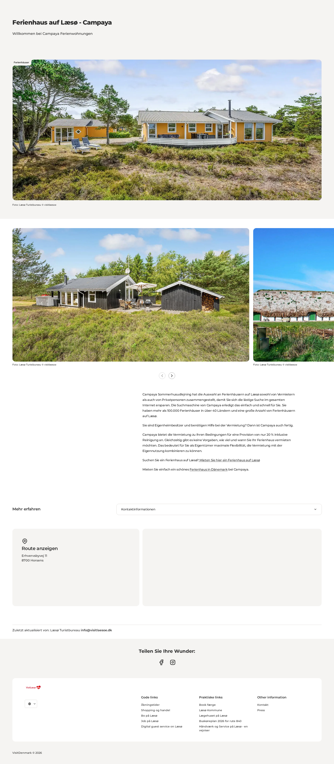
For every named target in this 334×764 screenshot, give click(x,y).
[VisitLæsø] (33, 687)
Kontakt (262, 705)
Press (261, 710)
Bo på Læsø (149, 715)
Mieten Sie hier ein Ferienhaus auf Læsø (229, 460)
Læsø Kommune (210, 710)
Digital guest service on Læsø (161, 726)
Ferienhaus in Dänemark (208, 469)
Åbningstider (150, 705)
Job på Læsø (149, 721)
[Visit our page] (161, 662)
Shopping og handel (155, 710)
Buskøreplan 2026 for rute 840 (220, 721)
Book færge (207, 705)
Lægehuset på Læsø (213, 715)
